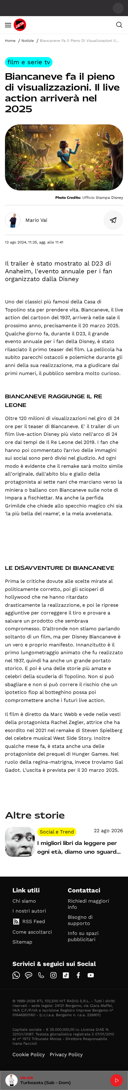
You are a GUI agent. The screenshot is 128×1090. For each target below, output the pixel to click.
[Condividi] (113, 220)
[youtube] (90, 975)
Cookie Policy (28, 1054)
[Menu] (8, 25)
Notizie (27, 40)
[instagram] (53, 975)
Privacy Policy (66, 1054)
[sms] (28, 975)
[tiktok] (66, 975)
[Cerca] (119, 25)
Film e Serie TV (28, 62)
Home (10, 40)
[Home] (20, 25)
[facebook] (78, 975)
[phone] (41, 975)
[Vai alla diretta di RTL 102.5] (116, 1080)
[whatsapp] (16, 975)
